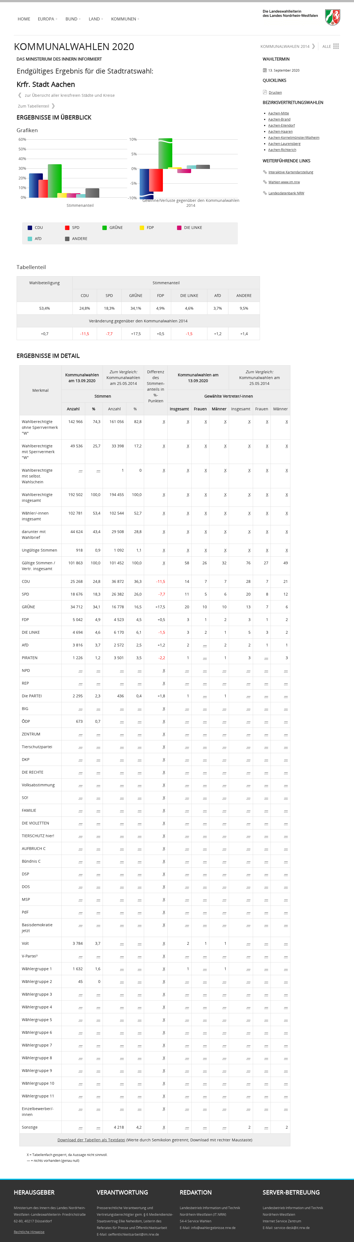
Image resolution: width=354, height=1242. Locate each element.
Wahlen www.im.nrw (284, 182)
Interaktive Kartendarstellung (291, 172)
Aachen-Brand (279, 119)
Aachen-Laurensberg (284, 143)
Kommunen (123, 19)
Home (24, 19)
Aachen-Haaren (280, 131)
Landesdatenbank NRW (286, 193)
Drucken (275, 92)
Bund (71, 19)
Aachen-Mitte (278, 113)
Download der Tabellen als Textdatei (91, 1139)
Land (94, 19)
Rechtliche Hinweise (29, 1232)
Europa (46, 19)
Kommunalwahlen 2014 (285, 46)
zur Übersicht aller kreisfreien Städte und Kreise (69, 95)
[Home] (301, 17)
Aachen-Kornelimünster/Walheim (293, 137)
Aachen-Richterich (282, 149)
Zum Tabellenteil (33, 106)
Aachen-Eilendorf (281, 125)
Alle (326, 46)
